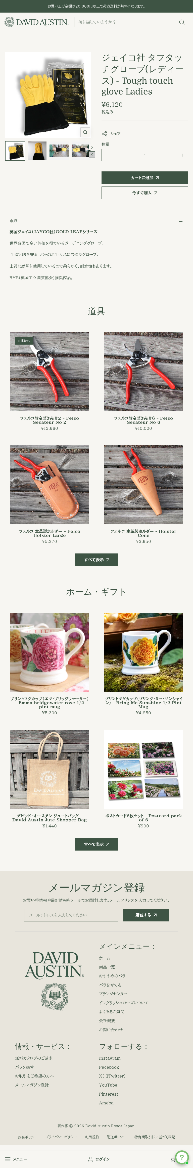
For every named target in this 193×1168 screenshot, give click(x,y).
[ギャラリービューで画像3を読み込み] (59, 151)
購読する (143, 915)
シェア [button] (115, 134)
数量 (106, 144)
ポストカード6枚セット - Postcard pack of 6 (143, 818)
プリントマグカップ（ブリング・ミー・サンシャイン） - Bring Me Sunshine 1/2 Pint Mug (143, 703)
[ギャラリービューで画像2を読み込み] (37, 151)
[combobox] (131, 22)
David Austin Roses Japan (109, 1126)
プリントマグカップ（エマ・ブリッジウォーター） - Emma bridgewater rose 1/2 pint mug (49, 703)
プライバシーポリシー (61, 1137)
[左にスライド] (92, 154)
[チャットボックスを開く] (182, 1157)
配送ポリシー (116, 1137)
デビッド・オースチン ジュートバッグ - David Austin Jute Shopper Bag (49, 818)
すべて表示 (94, 560)
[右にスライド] (92, 147)
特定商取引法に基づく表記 (154, 1137)
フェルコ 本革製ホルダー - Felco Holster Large (49, 533)
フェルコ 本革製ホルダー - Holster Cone (143, 533)
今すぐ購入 (142, 193)
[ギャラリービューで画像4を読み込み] (81, 151)
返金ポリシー (27, 1137)
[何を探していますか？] (182, 22)
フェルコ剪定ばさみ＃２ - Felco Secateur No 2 (49, 420)
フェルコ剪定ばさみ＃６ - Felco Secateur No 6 (143, 420)
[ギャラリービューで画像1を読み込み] (15, 151)
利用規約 (92, 1137)
